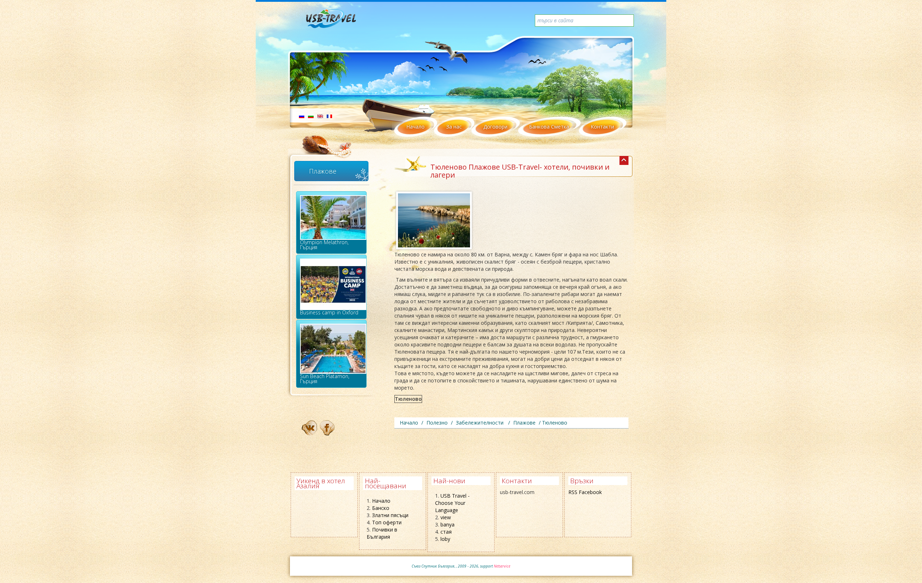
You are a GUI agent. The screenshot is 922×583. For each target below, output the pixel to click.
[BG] (311, 115)
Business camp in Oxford (329, 312)
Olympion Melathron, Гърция (324, 245)
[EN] (320, 115)
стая (446, 531)
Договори (495, 126)
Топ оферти (387, 522)
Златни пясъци (390, 515)
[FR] (329, 115)
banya (447, 524)
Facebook (590, 492)
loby (445, 538)
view (445, 517)
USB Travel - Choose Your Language (452, 503)
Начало (415, 126)
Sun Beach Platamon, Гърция (324, 379)
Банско (380, 507)
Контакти (602, 126)
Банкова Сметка (549, 126)
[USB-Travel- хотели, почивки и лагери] (339, 21)
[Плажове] (623, 160)
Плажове (322, 171)
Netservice (502, 566)
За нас (454, 126)
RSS (572, 492)
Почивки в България (382, 533)
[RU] (301, 115)
